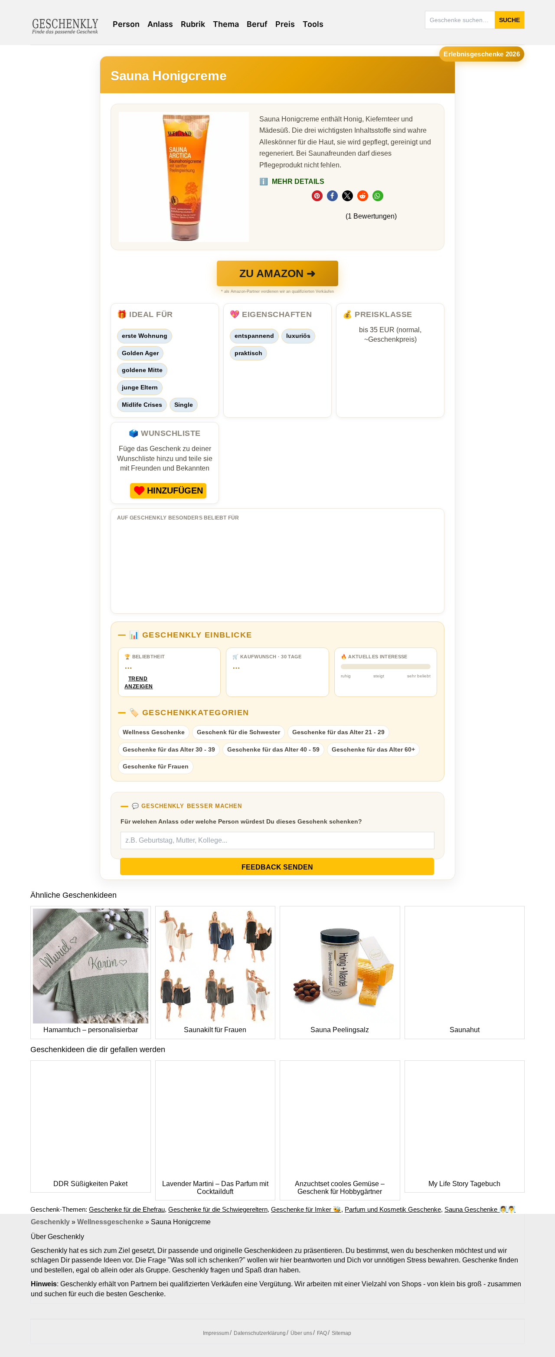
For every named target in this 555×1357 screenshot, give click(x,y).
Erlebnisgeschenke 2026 (482, 54)
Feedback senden (277, 867)
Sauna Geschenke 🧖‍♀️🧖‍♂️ (480, 1209)
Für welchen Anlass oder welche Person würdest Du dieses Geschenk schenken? (241, 821)
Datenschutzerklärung (260, 1333)
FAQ (322, 1333)
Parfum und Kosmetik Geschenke (393, 1209)
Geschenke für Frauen (156, 766)
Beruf (257, 24)
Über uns (301, 1333)
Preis (285, 24)
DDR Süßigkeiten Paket (90, 1183)
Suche (509, 19)
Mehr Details (291, 181)
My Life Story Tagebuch (464, 1183)
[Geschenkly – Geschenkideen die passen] (65, 25)
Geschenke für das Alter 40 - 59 (273, 749)
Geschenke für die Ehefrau (127, 1209)
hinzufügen (175, 490)
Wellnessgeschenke (110, 1222)
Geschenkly (50, 1222)
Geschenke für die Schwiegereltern (218, 1209)
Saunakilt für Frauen (215, 1029)
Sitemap (341, 1333)
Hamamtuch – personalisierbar (90, 1029)
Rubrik (193, 24)
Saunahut (465, 1029)
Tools (313, 24)
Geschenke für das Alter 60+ (373, 749)
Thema (226, 24)
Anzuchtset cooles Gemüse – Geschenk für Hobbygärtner (340, 1187)
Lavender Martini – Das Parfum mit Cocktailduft (215, 1187)
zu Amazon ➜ (277, 273)
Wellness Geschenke (154, 732)
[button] (317, 195)
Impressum (216, 1333)
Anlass (160, 24)
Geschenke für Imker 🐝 (306, 1209)
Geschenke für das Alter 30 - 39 (169, 749)
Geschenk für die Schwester (238, 732)
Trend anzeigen (137, 683)
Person (126, 24)
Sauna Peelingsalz (339, 1029)
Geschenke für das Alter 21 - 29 (338, 732)
